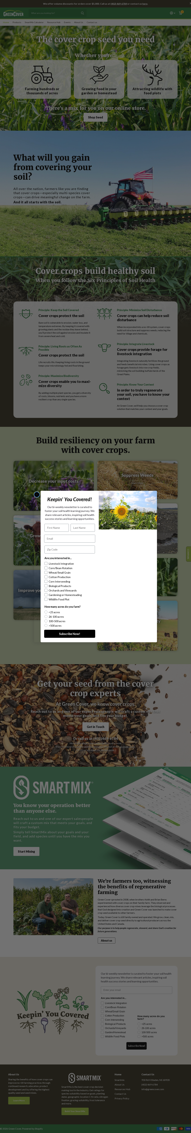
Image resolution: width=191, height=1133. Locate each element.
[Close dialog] (36, 494)
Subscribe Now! (69, 634)
